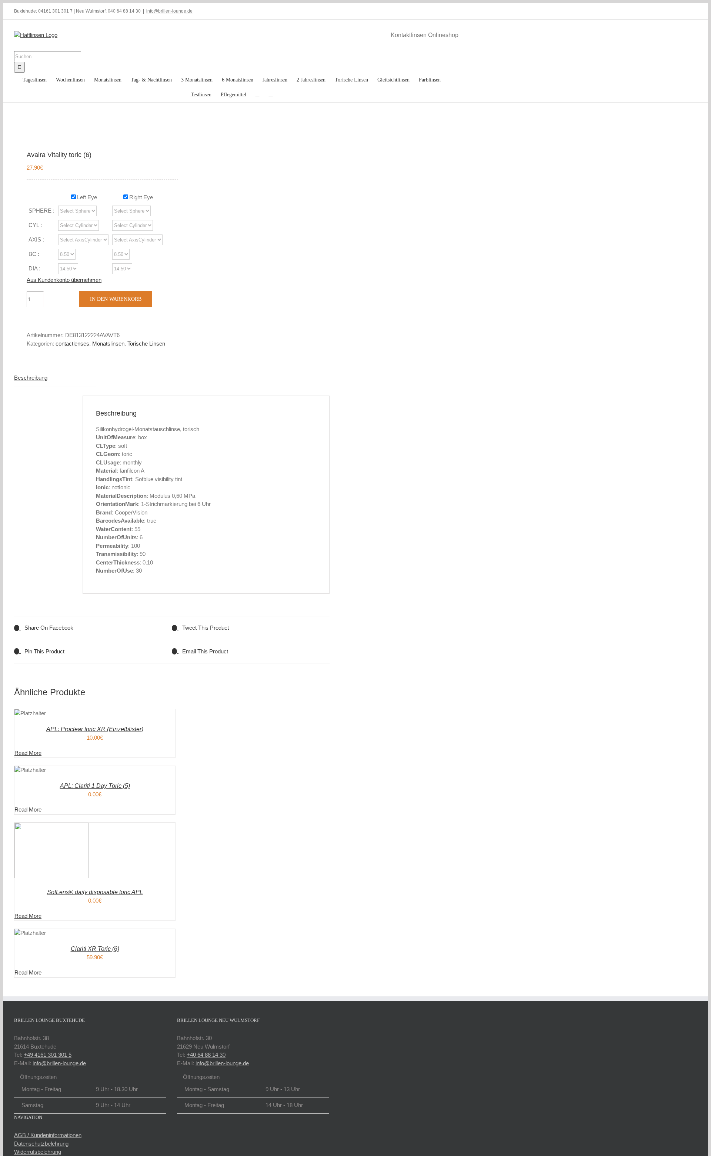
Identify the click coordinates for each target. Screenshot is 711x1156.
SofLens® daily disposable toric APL (95, 892)
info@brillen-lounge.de (169, 11)
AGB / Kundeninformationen (47, 1135)
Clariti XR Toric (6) (95, 949)
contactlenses (72, 343)
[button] (271, 94)
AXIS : (36, 239)
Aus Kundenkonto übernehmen (64, 280)
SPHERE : (41, 210)
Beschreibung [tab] (30, 377)
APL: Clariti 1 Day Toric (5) (95, 786)
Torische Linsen (146, 343)
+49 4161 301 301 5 (47, 1055)
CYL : (35, 225)
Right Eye (141, 197)
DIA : (34, 268)
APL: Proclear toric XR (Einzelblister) (94, 729)
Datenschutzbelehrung (41, 1143)
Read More (27, 753)
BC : (34, 254)
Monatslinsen (108, 343)
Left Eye (87, 197)
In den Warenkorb (115, 299)
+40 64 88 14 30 (206, 1055)
